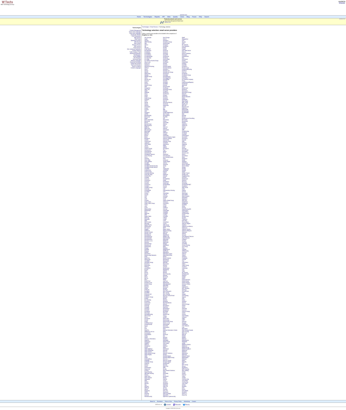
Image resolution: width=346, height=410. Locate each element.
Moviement (166, 310)
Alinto (146, 78)
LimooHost (166, 203)
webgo (183, 343)
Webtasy (184, 359)
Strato (183, 206)
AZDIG (146, 114)
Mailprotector (166, 249)
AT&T (146, 101)
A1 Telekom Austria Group (151, 60)
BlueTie (146, 134)
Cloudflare (147, 164)
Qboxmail (184, 85)
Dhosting (147, 223)
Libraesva (165, 202)
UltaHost (184, 275)
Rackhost (184, 89)
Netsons (165, 351)
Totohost (184, 256)
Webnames (185, 353)
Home (139, 17)
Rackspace (185, 91)
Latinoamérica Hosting (169, 190)
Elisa (146, 279)
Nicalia (165, 369)
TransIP (184, 259)
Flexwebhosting (149, 314)
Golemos (147, 363)
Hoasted (147, 393)
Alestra (146, 72)
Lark (164, 189)
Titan (183, 248)
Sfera (183, 157)
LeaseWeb (165, 193)
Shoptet (184, 170)
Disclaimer (160, 401)
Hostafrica (165, 40)
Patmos (184, 52)
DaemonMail (148, 209)
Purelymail (184, 83)
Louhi (164, 220)
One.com (165, 390)
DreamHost (147, 253)
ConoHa (147, 183)
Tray (183, 261)
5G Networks (148, 50)
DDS (146, 215)
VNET (183, 318)
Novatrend (165, 376)
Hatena (146, 375)
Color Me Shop (148, 174)
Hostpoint (165, 91)
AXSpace (147, 112)
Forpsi (146, 321)
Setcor (183, 154)
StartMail (184, 204)
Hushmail (165, 104)
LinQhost (165, 207)
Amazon (147, 81)
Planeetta (184, 55)
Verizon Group (185, 304)
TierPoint (184, 242)
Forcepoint (147, 318)
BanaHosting (148, 115)
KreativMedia (166, 184)
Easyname (147, 265)
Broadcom (147, 138)
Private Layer (185, 68)
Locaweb (165, 216)
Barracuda (147, 117)
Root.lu (184, 117)
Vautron (184, 297)
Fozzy (146, 326)
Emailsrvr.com (148, 282)
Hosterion (165, 53)
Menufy (165, 272)
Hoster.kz (165, 52)
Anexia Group (148, 85)
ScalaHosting (185, 131)
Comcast (147, 179)
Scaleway (184, 132)
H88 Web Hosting (149, 373)
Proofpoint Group (186, 75)
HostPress (165, 92)
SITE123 (184, 177)
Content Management (135, 30)
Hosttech (165, 98)
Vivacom (184, 317)
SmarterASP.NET (186, 184)
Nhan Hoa (165, 366)
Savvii (183, 128)
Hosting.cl (165, 69)
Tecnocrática (185, 222)
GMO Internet (148, 351)
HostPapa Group (167, 89)
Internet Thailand (167, 138)
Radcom (184, 93)
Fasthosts (147, 304)
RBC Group (185, 102)
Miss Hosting (166, 294)
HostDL (165, 47)
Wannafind (184, 328)
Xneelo (184, 373)
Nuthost (165, 379)
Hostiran (165, 81)
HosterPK (165, 55)
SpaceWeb (185, 194)
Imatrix (165, 121)
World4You (185, 367)
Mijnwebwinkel (166, 284)
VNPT (183, 320)
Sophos (184, 190)
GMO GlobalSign (149, 350)
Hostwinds (165, 99)
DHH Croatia (148, 222)
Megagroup (166, 269)
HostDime (165, 46)
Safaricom (184, 125)
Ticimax (184, 240)
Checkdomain (148, 151)
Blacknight (147, 131)
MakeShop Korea (167, 255)
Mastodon (178, 404)
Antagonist (147, 88)
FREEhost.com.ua (149, 331)
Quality (175, 17)
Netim (164, 347)
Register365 (185, 109)
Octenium (165, 383)
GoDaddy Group (149, 362)
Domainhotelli (148, 238)
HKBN (146, 392)
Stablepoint (185, 203)
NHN (164, 367)
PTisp (183, 81)
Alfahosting (147, 73)
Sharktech (184, 158)
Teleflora (184, 225)
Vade (183, 292)
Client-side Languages (135, 33)
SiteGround (185, 179)
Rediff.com (185, 104)
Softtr (183, 189)
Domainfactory (148, 236)
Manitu (165, 256)
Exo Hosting (148, 300)
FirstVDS (147, 310)
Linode (164, 206)
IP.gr (164, 150)
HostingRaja (166, 79)
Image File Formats (136, 63)
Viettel (183, 313)
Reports (157, 17)
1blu (146, 43)
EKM (146, 275)
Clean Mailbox (148, 161)
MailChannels (166, 238)
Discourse (147, 228)
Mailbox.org (166, 236)
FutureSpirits (148, 334)
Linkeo (164, 204)
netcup (165, 344)
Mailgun (165, 243)
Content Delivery (136, 50)
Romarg (184, 115)
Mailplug (165, 248)
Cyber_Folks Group (150, 203)
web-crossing (185, 331)
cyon (146, 206)
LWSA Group (166, 226)
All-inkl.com (148, 79)
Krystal (165, 186)
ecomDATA (147, 268)
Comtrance (147, 180)
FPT (146, 327)
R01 (183, 86)
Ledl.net (165, 194)
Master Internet (167, 258)
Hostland (165, 82)
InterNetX (165, 142)
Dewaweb (147, 219)
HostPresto (166, 93)
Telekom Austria (186, 229)
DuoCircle (147, 258)
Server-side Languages (135, 32)
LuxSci (165, 223)
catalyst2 (147, 142)
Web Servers (137, 37)
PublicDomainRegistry (187, 82)
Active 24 (147, 63)
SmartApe (184, 183)
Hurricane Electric (167, 102)
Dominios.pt (148, 245)
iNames (165, 124)
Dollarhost (147, 230)
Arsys (146, 93)
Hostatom (165, 44)
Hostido (165, 63)
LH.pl (164, 199)
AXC (146, 111)
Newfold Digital (167, 356)
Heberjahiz (147, 379)
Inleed (164, 131)
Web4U (184, 337)
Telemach (184, 232)
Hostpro (165, 95)
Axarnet (147, 109)
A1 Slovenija (148, 57)
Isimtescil (165, 160)
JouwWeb (165, 170)
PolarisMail (185, 62)
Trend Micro (185, 262)
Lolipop (165, 217)
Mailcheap (165, 239)
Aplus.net (147, 89)
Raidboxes (184, 95)
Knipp (164, 180)
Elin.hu (146, 278)
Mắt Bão (165, 262)
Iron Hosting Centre (168, 157)
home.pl (147, 395)
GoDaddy (147, 360)
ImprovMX (165, 122)
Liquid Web (166, 210)
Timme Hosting (186, 245)
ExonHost (147, 301)
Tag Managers (137, 55)
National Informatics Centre (170, 330)
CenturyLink (148, 150)
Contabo (147, 186)
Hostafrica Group (167, 42)
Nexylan (165, 364)
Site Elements (137, 57)
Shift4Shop (185, 163)
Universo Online (186, 284)
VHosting (184, 308)
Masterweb (166, 261)
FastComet (147, 302)
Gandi (146, 337)
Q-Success (342, 3)
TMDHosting (185, 251)
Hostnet (165, 85)
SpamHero (184, 197)
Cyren (146, 207)
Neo (164, 336)
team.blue (184, 220)
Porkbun (184, 63)
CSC (146, 196)
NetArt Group (166, 341)
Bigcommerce (148, 125)
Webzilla (184, 362)
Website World (185, 356)
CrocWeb (147, 191)
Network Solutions (167, 353)
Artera (146, 95)
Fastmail (147, 305)
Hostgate (165, 60)
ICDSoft (165, 111)
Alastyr (146, 70)
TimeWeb (184, 243)
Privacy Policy (178, 401)
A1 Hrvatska (148, 55)
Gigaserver (147, 341)
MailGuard (165, 242)
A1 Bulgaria (148, 53)
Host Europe (166, 37)
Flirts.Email (147, 315)
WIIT (183, 363)
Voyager (184, 323)
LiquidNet (165, 212)
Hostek (165, 49)
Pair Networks (185, 46)
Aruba (146, 96)
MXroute (165, 313)
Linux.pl (165, 209)
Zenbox (184, 385)
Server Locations (136, 66)
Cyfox (146, 204)
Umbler (184, 277)
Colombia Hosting (149, 173)
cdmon (146, 145)
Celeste (146, 147)
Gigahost (147, 340)
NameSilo (165, 326)
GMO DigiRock (148, 349)
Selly (183, 141)
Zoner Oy (184, 395)
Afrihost (147, 68)
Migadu (165, 278)
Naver (164, 333)
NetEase (165, 346)
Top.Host (184, 252)
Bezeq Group (148, 124)
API (163, 17)
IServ (164, 158)
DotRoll (146, 252)
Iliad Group (166, 119)
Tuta (183, 269)
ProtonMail (185, 78)
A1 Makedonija (148, 56)
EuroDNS (147, 292)
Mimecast (165, 287)
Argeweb (147, 92)
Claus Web (147, 160)
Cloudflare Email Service (151, 167)
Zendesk (184, 386)
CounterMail (148, 190)
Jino (164, 167)
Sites (168, 17)
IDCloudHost (166, 115)
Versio (183, 307)
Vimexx (184, 314)
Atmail (146, 102)
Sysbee (184, 217)
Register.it (184, 108)
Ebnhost (147, 266)
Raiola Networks (186, 96)
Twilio (183, 271)
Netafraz (165, 338)
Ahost (146, 69)
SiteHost (184, 180)
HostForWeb (166, 59)
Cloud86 (147, 163)
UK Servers (185, 272)
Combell (147, 177)
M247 (164, 228)
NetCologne (166, 343)
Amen (146, 82)
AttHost (146, 105)
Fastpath (147, 307)
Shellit (183, 160)
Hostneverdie (166, 86)
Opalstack (165, 392)
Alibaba (146, 75)
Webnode (184, 354)
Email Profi (147, 281)
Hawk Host (147, 376)
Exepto (146, 298)
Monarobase (166, 308)
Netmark (165, 350)
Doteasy (147, 251)
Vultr (183, 327)
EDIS (146, 271)
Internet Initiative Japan (169, 137)
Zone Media (185, 390)
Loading (165, 215)
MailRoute (165, 251)
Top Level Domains (136, 65)
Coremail (147, 189)
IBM (164, 109)
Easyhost (147, 264)
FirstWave (147, 311)
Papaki (184, 49)
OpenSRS (165, 395)
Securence (185, 138)
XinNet (183, 372)
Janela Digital (166, 161)
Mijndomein (166, 282)
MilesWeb (165, 285)
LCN (164, 191)
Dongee (146, 248)
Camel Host (148, 141)
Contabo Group (148, 187)
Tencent (184, 235)
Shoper (184, 167)
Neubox (165, 354)
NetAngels (165, 340)
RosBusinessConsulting (188, 118)
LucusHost (166, 222)
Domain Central (149, 232)
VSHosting (185, 324)
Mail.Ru (165, 233)
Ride (183, 114)
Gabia (146, 336)
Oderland (165, 385)
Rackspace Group (186, 92)
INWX (164, 145)
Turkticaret (185, 268)
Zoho (183, 387)
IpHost (164, 151)
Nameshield (166, 324)
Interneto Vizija (167, 141)
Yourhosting (185, 382)
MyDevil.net (166, 314)
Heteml (146, 382)
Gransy (146, 364)
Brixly (146, 137)
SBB (183, 130)
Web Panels (138, 39)
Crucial (146, 194)
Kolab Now (166, 183)
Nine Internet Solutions (169, 370)
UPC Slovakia (185, 288)
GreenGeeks (148, 367)
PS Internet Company (187, 79)
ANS (146, 86)
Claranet (147, 158)
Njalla (164, 372)
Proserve (184, 76)
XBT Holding (185, 370)
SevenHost (185, 155)
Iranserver (165, 154)
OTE (183, 40)
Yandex (184, 377)
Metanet (165, 275)
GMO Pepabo (148, 354)
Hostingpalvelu (167, 78)
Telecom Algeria (186, 223)
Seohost (184, 142)
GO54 (146, 357)
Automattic (147, 106)
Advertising (187, 401)
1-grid (146, 39)
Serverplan (185, 151)
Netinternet (166, 349)
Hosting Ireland (167, 66)
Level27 (165, 197)
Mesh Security (167, 274)
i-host (164, 106)
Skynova (184, 181)
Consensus (147, 184)
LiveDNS (165, 213)
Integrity (165, 134)
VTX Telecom (185, 326)
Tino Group (185, 246)
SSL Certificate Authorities (134, 49)
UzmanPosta (185, 291)
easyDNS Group (149, 262)
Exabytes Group (149, 297)
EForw (146, 272)
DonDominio (148, 246)
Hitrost (146, 389)
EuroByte (147, 291)
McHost (165, 265)
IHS (164, 118)
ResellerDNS (185, 112)
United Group (185, 281)
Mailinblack (166, 245)
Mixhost (165, 300)
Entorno (147, 285)
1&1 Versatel (148, 37)
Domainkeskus (148, 239)
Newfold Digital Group (168, 357)
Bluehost (147, 132)
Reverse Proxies (136, 44)
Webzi (183, 360)
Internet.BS (166, 140)
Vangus (184, 294)
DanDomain (148, 210)
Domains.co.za (148, 240)
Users (182, 17)
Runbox (184, 122)
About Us (152, 401)
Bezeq (146, 122)
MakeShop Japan (167, 253)
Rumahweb (185, 121)
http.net (165, 101)
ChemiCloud (148, 153)
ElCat (146, 277)
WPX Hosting (185, 369)
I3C (164, 108)
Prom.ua (184, 72)
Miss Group (166, 292)
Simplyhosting (185, 176)
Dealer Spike (148, 216)
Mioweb (165, 288)
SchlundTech (185, 135)
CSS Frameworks (136, 36)
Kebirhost (165, 174)
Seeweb (184, 140)
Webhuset (184, 350)
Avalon (146, 108)
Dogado (146, 229)
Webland (184, 351)
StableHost (185, 202)
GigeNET (147, 343)
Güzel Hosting (148, 372)
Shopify (184, 168)
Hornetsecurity (148, 396)
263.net (146, 47)
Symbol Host (185, 216)
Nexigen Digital (167, 362)
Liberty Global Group (168, 200)
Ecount (146, 269)
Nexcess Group (167, 360)
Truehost (184, 266)
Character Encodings (135, 62)
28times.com (168, 22)
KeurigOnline (166, 179)
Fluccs (146, 317)
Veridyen (184, 301)
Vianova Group (186, 311)
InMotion (165, 132)
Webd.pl (184, 338)
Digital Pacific (148, 225)
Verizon (184, 302)
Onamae (165, 389)
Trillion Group (185, 265)
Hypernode (166, 105)
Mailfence (165, 240)
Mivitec (165, 298)
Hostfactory (166, 56)
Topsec (184, 255)
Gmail (146, 347)
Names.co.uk (166, 323)
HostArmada (166, 43)
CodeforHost (148, 170)
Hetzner (147, 383)
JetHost (165, 163)
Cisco (146, 157)
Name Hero (166, 318)
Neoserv (165, 337)
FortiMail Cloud (148, 323)
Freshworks (148, 333)
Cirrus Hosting (148, 155)
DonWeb (147, 249)
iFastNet (165, 117)
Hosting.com (166, 70)
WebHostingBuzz (186, 349)
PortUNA (184, 65)
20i (145, 46)
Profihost (184, 70)
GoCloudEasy (148, 359)
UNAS (183, 278)
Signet (183, 171)
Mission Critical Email (168, 295)
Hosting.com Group (168, 72)
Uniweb (184, 285)
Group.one (147, 369)
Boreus (146, 135)
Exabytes (147, 295)
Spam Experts (185, 196)
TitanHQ (184, 249)
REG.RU (184, 105)
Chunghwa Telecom (150, 154)
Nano (164, 328)
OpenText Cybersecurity (169, 396)
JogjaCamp (166, 168)
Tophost (184, 253)
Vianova (184, 310)
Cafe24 (146, 140)
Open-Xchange (167, 393)
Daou (146, 212)
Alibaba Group (148, 76)
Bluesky (187, 404)
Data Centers (137, 43)
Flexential (147, 313)
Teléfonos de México (187, 226)
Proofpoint (184, 73)
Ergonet (147, 287)
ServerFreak (185, 150)
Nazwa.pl (165, 334)
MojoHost (165, 307)
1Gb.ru (146, 44)
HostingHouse (166, 76)
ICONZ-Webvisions (168, 112)
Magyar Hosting (167, 230)
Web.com (184, 333)
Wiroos (184, 366)
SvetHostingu (185, 213)
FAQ (200, 17)
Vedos (183, 300)
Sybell (183, 215)
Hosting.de (166, 73)
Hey (146, 385)
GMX (146, 356)
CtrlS (146, 199)
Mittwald (165, 297)
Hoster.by (165, 50)
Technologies (147, 17)
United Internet (186, 282)
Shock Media (185, 166)
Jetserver (165, 164)
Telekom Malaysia (186, 230)
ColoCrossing (148, 171)
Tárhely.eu (184, 219)
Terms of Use (168, 401)
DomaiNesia (148, 235)
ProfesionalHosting (187, 69)
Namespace (166, 327)
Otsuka (184, 42)
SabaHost (184, 124)
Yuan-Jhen (184, 383)
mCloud (165, 266)
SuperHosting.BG (186, 209)
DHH (146, 220)
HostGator (165, 62)
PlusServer (185, 59)
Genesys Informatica (150, 338)
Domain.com (148, 233)
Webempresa (185, 340)
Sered (183, 147)
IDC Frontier (166, 114)
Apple (146, 91)
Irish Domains (166, 155)
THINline (184, 239)
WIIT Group (185, 364)
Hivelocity (147, 390)
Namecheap (166, 320)
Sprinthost (184, 199)
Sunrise (184, 207)
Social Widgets (137, 56)
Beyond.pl (147, 121)
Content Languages (136, 68)
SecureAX (184, 137)
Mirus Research (167, 291)
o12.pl (164, 380)
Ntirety (164, 377)
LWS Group (166, 225)
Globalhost (147, 346)
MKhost (165, 304)
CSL (146, 197)
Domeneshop (148, 243)
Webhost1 (184, 346)
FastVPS (147, 308)
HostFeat (165, 57)
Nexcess (165, 359)
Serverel (184, 148)
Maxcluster (166, 264)
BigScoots (147, 128)
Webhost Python (186, 344)
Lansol (164, 187)
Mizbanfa (165, 301)
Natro (164, 331)
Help (146, 380)
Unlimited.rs (185, 287)
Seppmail (184, 144)
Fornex (146, 320)
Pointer (184, 60)
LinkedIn (168, 404)
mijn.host (165, 281)
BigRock (147, 127)
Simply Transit (185, 173)
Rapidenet (184, 99)
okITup (165, 387)
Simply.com (185, 174)
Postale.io (184, 66)
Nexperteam (166, 363)
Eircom (146, 274)
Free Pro (147, 330)
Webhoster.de (185, 347)
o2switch (165, 382)
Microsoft (165, 277)
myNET (165, 317)
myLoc (165, 315)
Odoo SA (165, 386)
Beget (146, 118)
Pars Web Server (186, 50)
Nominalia (165, 373)
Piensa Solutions (186, 53)
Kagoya (165, 171)
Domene (147, 242)
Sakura (184, 127)
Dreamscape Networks (150, 255)
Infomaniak (166, 130)
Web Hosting (137, 42)
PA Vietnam (185, 44)
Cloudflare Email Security (151, 166)
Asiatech (147, 99)
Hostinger (165, 75)
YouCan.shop (185, 379)
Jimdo (164, 166)
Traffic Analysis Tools (135, 52)
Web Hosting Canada (187, 330)
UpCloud (184, 289)
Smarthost (184, 186)
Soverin (184, 191)
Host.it (164, 39)
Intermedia (165, 135)
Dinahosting (148, 226)
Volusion (184, 321)
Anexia (146, 83)
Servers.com (185, 153)
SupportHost (185, 212)
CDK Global (148, 144)
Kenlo (164, 177)
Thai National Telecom (188, 236)
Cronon (146, 193)
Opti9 (183, 37)
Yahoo (183, 376)
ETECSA (147, 289)
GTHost (147, 370)
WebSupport (185, 357)
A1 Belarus (147, 52)
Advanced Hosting (149, 66)
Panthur (184, 47)
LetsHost (165, 196)
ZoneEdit (184, 392)
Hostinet (165, 65)
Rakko (183, 98)
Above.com (147, 62)
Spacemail (184, 193)
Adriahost (147, 65)
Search (206, 17)
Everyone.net (148, 294)
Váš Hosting (185, 295)
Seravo (184, 145)
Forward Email (148, 324)
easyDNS (147, 261)
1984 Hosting (148, 42)
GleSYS (147, 344)
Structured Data (137, 59)
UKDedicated (185, 274)
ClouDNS (147, 168)
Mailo (164, 246)
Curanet (147, 200)
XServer (184, 375)
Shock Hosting (186, 164)
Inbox (164, 125)
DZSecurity (147, 259)
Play (183, 57)
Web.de (184, 334)
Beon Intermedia (149, 119)
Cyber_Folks (148, 202)
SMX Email (185, 187)
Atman (146, 104)
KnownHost (166, 181)
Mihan (164, 279)
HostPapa (165, 88)
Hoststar (165, 96)
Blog (188, 17)
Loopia (164, 219)
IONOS (165, 147)
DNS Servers (137, 46)
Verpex (184, 305)
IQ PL (164, 153)
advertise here (183, 14)
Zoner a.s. (184, 393)
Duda (146, 256)
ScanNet (184, 134)
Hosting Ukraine (167, 68)
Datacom (147, 213)
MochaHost (166, 305)
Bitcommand (148, 130)
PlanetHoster (185, 56)
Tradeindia (184, 258)
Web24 (184, 336)
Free (146, 328)
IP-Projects (166, 148)
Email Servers (137, 47)
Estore (146, 288)
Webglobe (184, 341)
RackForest (185, 88)
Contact (194, 401)
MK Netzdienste (167, 302)
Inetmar (165, 128)
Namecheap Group (168, 321)
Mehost (165, 271)
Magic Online (166, 229)
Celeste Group (148, 148)
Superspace (185, 210)
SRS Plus (184, 200)
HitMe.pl (147, 387)
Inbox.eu (165, 127)
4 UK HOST (148, 49)
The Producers (186, 238)
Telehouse (184, 228)
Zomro (183, 389)
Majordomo (166, 252)
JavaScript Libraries (136, 34)
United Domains (186, 279)
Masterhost (166, 259)
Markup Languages (136, 60)
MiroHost (165, 289)
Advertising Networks (135, 53)
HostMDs (165, 83)
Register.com (185, 106)
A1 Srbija (147, 59)
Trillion (183, 264)
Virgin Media (185, 315)
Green (146, 366)
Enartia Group (148, 284)
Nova (164, 375)
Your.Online (185, 380)
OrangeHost (185, 39)
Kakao (164, 173)
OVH (183, 43)
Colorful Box (148, 176)
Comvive (147, 181)
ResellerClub (185, 111)
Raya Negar (185, 101)
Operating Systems (136, 40)
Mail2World (166, 235)
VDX (183, 298)
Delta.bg (147, 217)
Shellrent (184, 161)
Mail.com (165, 232)
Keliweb (165, 176)
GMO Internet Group (150, 353)
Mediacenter (166, 268)
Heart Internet (148, 377)
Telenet (184, 233)
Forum (194, 17)
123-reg (146, 40)
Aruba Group (148, 98)
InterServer (166, 144)
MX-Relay (165, 311)
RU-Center (184, 119)
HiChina (147, 386)
